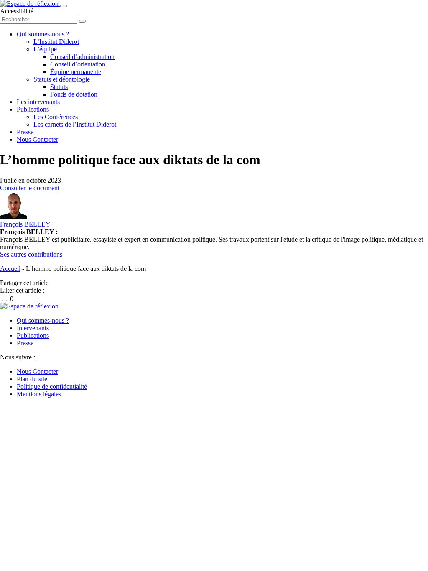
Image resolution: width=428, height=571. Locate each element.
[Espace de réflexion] (30, 3)
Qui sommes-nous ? (43, 34)
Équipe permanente (75, 71)
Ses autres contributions (31, 254)
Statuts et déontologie (61, 79)
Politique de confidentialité (52, 386)
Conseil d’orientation (77, 64)
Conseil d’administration (82, 56)
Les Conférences (55, 116)
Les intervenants (38, 101)
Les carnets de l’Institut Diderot (74, 124)
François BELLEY (25, 224)
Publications (33, 109)
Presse (25, 131)
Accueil (10, 268)
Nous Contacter (37, 139)
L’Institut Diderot (56, 41)
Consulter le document (29, 187)
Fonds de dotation (73, 94)
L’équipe (45, 49)
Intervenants (33, 327)
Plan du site (32, 378)
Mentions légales (39, 394)
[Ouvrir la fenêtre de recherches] (82, 21)
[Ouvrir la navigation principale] (63, 6)
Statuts (59, 86)
